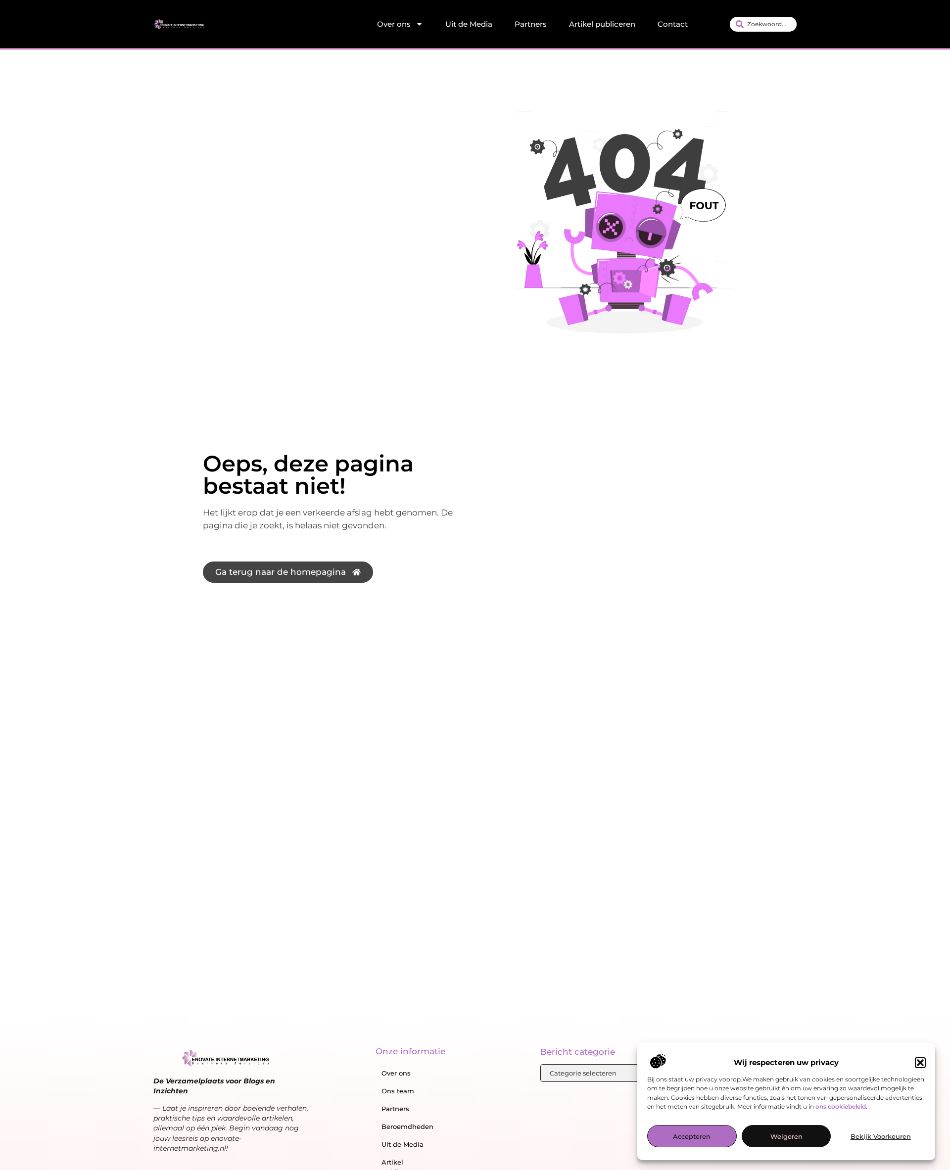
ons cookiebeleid (840, 1106)
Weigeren (786, 1137)
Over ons (394, 24)
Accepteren (692, 1137)
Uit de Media (468, 24)
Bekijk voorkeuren (881, 1137)
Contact (673, 24)
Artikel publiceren (602, 24)
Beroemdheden (407, 1126)
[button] (920, 1063)
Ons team (397, 1091)
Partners (531, 24)
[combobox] (763, 24)
